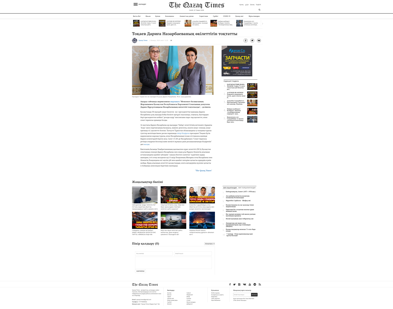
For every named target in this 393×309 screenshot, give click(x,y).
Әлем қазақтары (172, 300)
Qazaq (252, 5)
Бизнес (169, 304)
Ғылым (189, 298)
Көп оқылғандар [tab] (230, 188)
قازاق (246, 5)
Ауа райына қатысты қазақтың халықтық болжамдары (237, 196)
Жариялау (140, 271)
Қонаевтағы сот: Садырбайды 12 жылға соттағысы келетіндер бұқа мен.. (235, 119)
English (258, 5)
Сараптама (203, 16)
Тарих (169, 296)
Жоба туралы (215, 293)
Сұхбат (215, 16)
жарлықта (175, 101)
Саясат (189, 293)
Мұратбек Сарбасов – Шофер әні (238, 200)
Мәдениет (190, 295)
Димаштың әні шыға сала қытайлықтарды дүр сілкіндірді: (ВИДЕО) (238, 224)
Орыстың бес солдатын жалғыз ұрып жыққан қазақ (240, 210)
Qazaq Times (143, 40)
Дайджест (190, 304)
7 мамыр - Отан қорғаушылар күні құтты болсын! (239, 234)
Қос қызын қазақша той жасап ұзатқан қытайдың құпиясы (240, 215)
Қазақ (241, 5)
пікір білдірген (183, 133)
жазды (146, 144)
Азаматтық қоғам (187, 16)
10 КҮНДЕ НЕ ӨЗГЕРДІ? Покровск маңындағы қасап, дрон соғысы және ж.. (236, 95)
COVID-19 (226, 16)
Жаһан (148, 16)
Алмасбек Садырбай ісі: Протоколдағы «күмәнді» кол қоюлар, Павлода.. (236, 102)
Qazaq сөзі (239, 16)
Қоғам (157, 16)
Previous (130, 24)
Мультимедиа (254, 16)
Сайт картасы (215, 298)
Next (262, 24)
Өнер (188, 296)
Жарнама (214, 296)
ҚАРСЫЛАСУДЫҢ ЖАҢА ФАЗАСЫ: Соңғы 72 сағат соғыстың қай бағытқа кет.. (236, 87)
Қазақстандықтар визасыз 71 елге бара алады (240, 230)
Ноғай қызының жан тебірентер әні (239, 219)
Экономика (169, 16)
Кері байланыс (215, 300)
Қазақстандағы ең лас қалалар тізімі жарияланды (240, 205)
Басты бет (137, 16)
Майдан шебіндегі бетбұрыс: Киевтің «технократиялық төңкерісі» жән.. (234, 111)
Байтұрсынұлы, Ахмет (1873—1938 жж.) (241, 191)
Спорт (188, 300)
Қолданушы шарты (217, 295)
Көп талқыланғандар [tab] (247, 188)
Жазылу (254, 295)
